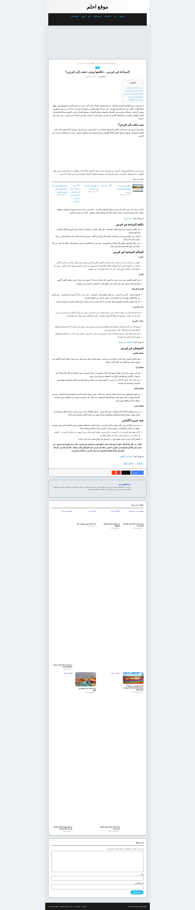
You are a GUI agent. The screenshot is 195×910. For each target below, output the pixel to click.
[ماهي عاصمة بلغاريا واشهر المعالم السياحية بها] (109, 748)
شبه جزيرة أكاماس (135, 100)
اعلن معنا (78, 906)
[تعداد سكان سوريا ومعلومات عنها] (85, 516)
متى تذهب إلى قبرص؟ (134, 87)
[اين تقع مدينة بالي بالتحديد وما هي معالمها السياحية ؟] (61, 586)
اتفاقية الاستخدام (53, 906)
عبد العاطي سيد (102, 76)
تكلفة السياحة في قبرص (133, 91)
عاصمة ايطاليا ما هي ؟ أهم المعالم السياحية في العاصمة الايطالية (59, 189)
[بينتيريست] (119, 473)
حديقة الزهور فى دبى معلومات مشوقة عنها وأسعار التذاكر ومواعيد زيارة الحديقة (133, 687)
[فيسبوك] (126, 492)
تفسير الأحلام (97, 16)
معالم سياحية (127, 463)
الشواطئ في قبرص (135, 97)
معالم (139, 463)
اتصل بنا (84, 906)
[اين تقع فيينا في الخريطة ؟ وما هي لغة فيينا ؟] (106, 188)
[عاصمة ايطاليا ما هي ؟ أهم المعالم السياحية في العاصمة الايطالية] (74, 193)
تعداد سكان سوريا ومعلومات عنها (86, 524)
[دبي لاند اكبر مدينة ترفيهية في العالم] (85, 679)
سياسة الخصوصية (64, 906)
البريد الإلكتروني (139, 883)
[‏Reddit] (114, 473)
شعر (89, 16)
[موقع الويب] (129, 492)
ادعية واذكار (107, 16)
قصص (83, 16)
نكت (115, 16)
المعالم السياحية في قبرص (132, 94)
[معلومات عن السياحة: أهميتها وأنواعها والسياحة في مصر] (138, 188)
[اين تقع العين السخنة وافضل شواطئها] (109, 516)
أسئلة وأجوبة (75, 16)
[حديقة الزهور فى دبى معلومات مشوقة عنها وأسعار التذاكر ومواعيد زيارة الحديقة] (133, 678)
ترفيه (109, 63)
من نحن (72, 906)
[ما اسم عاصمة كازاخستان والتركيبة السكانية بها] (133, 516)
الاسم (142, 874)
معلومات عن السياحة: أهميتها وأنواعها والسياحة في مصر (124, 189)
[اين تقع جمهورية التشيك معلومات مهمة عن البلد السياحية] (61, 748)
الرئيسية (122, 16)
